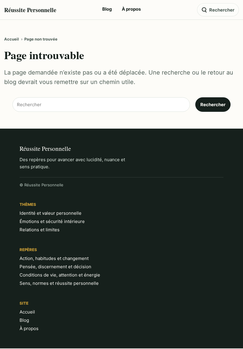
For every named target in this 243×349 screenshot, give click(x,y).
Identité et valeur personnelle (50, 213)
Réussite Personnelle (30, 10)
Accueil (11, 39)
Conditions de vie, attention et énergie (60, 275)
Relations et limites (40, 229)
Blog (24, 320)
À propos (29, 328)
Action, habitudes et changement (54, 258)
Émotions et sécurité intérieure (52, 221)
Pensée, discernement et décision (55, 266)
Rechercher (213, 104)
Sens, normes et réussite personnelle (59, 283)
